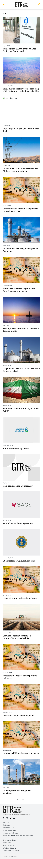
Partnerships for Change (10, 833)
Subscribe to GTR (8, 828)
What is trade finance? (9, 830)
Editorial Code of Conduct (11, 851)
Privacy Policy (7, 843)
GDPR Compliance (8, 845)
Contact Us (6, 825)
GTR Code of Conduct (9, 848)
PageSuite (14, 856)
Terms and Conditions (9, 840)
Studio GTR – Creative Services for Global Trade (18, 835)
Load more (21, 800)
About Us (6, 822)
